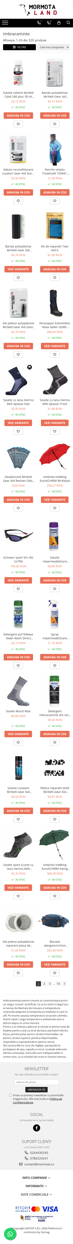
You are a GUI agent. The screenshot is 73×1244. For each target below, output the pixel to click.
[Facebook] (36, 1127)
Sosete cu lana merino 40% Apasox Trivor (55, 402)
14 (58, 983)
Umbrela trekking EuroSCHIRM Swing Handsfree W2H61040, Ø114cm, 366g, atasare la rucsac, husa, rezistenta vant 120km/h (54, 867)
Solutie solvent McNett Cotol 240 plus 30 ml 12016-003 (18, 94)
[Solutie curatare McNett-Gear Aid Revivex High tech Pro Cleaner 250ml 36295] (18, 768)
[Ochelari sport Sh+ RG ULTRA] (18, 535)
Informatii (35, 1186)
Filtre (21, 47)
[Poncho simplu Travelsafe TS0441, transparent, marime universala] (55, 149)
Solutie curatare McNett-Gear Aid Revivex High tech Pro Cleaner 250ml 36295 (18, 790)
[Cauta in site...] (68, 23)
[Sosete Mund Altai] (18, 691)
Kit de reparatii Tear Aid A (55, 248)
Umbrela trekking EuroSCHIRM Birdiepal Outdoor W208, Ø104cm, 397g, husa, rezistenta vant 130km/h (55, 479)
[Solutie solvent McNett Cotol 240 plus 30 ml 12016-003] (18, 72)
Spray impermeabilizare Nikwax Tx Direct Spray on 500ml (54, 636)
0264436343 (38, 1153)
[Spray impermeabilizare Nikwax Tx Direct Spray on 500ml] (55, 614)
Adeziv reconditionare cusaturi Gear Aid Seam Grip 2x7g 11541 (18, 171)
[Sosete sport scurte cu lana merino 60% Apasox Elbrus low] (18, 845)
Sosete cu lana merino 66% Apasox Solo (18, 402)
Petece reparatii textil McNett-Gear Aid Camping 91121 (54, 790)
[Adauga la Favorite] (18, 124)
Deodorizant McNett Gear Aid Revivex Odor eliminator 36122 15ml (18, 479)
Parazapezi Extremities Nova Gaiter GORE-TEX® (54, 325)
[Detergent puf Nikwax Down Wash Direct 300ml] (18, 614)
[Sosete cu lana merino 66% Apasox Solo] (18, 380)
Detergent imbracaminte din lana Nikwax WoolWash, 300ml (54, 713)
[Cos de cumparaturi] (59, 23)
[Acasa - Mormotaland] (36, 9)
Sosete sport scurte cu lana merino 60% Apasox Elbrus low (18, 867)
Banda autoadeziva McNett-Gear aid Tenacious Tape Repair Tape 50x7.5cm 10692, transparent (54, 94)
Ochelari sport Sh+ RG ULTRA (18, 559)
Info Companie (35, 1178)
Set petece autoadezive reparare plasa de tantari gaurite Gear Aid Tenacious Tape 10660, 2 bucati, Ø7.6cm (18, 943)
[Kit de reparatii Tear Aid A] (55, 226)
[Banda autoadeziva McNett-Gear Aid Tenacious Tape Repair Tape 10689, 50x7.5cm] (18, 226)
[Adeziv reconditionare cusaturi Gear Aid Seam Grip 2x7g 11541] (18, 149)
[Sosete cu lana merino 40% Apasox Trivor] (55, 380)
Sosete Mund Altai (18, 711)
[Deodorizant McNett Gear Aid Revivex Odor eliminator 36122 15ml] (18, 457)
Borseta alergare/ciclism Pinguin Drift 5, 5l (55, 943)
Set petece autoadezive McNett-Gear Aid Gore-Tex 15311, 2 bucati (18, 325)
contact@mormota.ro (39, 1164)
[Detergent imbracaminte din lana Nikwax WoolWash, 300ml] (55, 691)
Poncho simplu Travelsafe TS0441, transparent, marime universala (55, 171)
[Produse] (5, 24)
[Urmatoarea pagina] (64, 983)
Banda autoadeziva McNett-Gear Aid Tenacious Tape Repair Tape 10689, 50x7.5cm (18, 248)
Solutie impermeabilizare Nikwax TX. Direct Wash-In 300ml (55, 559)
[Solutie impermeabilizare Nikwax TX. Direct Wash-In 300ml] (55, 535)
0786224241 (38, 1158)
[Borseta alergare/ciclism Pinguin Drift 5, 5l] (55, 921)
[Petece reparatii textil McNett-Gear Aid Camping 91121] (55, 768)
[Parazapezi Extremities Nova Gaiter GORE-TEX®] (55, 303)
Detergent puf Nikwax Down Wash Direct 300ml (18, 636)
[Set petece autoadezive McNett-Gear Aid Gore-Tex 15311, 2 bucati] (18, 303)
